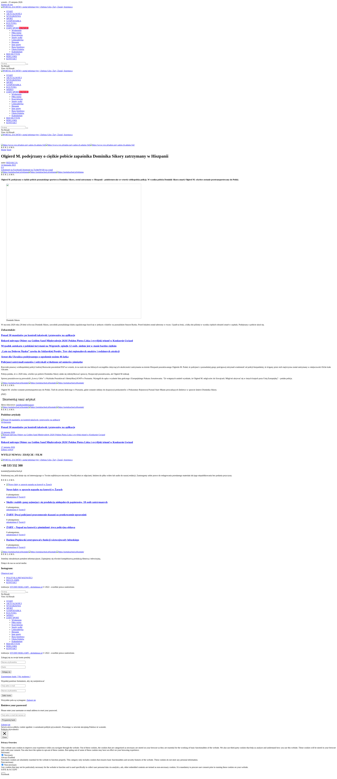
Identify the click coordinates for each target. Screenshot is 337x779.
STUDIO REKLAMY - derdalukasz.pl (26, 587)
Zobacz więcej (7, 449)
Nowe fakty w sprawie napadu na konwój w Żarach (34, 489)
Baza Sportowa (18, 47)
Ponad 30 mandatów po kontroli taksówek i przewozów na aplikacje (38, 335)
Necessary (8, 755)
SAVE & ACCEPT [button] (9, 769)
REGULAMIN (12, 580)
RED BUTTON (13, 54)
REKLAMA (11, 56)
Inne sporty (16, 44)
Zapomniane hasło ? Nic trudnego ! (15, 676)
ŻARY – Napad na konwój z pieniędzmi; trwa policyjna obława (40, 527)
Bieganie (15, 42)
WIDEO (9, 26)
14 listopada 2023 (8, 165)
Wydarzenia (16, 30)
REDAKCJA (12, 163)
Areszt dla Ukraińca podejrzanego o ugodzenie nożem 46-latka (35, 356)
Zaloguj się (31, 700)
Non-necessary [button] (7, 762)
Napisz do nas (7, 4)
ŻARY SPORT (17, 28)
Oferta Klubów (18, 49)
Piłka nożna (16, 33)
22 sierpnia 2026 (8, 432)
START (9, 11)
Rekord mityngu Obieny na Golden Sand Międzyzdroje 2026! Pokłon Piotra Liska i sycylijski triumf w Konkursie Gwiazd (67, 340)
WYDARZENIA (13, 16)
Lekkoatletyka (17, 40)
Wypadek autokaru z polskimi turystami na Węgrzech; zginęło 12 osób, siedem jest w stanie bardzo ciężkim (59, 346)
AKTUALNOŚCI (14, 14)
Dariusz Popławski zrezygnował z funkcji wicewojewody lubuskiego (42, 539)
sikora (21, 405)
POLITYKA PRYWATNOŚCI (19, 578)
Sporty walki (17, 37)
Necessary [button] (5, 752)
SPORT (9, 18)
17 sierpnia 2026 (8, 447)
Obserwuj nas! (7, 573)
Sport (9, 150)
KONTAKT (11, 59)
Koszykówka (17, 35)
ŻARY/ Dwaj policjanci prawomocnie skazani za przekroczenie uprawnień (46, 514)
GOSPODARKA (13, 21)
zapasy (31, 405)
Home (3, 150)
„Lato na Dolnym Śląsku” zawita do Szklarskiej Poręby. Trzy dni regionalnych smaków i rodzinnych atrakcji (60, 351)
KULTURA (11, 23)
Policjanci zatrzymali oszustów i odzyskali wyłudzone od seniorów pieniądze (42, 362)
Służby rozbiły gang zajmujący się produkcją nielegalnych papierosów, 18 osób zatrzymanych (57, 502)
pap (17, 405)
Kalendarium (17, 52)
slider (26, 405)
